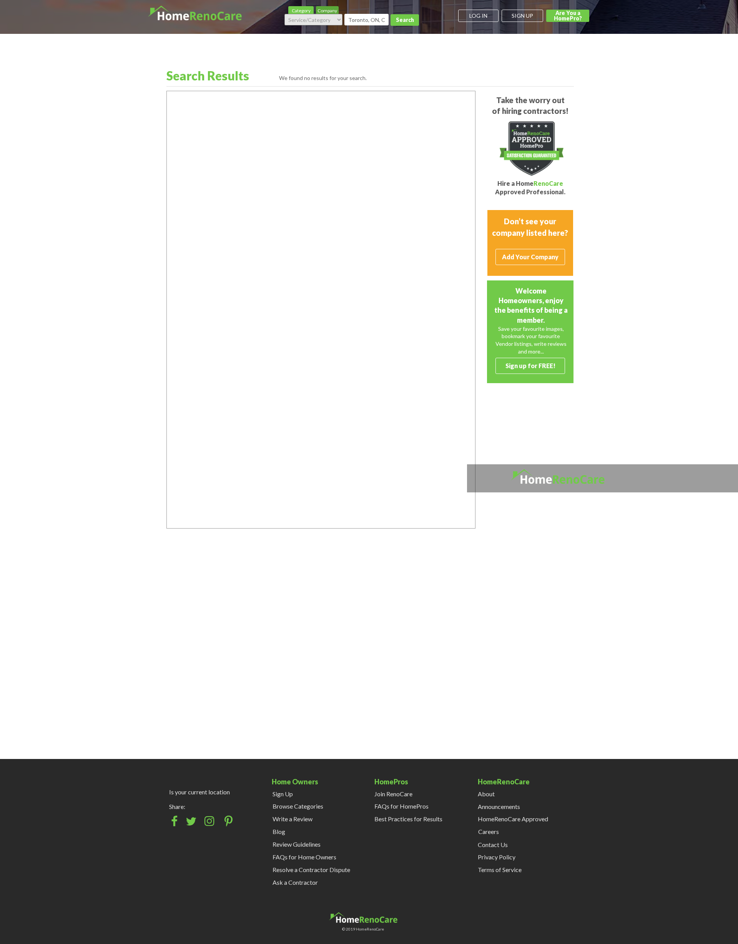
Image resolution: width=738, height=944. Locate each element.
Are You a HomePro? (568, 16)
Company (327, 10)
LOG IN (478, 15)
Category (301, 10)
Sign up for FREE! (530, 365)
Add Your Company (530, 256)
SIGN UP (522, 15)
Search (405, 20)
